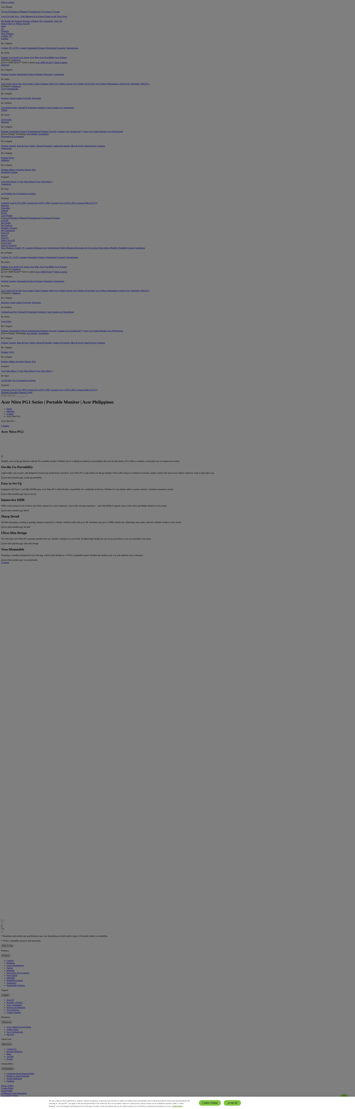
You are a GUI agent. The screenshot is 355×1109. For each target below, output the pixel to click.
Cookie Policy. (177, 1106)
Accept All (232, 1103)
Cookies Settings (210, 1103)
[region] (177, 1103)
